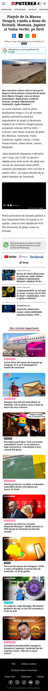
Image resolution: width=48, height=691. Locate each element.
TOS (13, 664)
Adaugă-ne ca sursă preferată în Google (23, 50)
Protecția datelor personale (24, 670)
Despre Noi (10, 676)
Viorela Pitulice (35, 41)
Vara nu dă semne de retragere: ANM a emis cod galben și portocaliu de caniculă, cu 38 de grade (24, 569)
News (24, 43)
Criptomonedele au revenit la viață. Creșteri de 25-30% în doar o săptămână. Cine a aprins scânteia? (31, 294)
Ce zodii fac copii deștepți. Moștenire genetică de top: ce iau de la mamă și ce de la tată (23, 608)
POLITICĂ (32, 9)
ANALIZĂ (8, 438)
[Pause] (4, 205)
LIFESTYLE (9, 603)
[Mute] (8, 205)
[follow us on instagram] (23, 257)
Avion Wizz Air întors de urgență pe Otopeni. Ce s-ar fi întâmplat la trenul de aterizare (23, 365)
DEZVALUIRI (6, 9)
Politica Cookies (28, 664)
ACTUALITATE (20, 9)
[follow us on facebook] (37, 257)
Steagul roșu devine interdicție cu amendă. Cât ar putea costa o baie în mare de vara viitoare (23, 405)
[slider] (14, 206)
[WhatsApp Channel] (37, 682)
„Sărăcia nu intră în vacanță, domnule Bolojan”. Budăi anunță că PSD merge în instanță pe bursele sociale (23, 528)
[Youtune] (31, 682)
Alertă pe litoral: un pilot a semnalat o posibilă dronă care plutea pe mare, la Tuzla (24, 487)
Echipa (40, 676)
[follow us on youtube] (10, 257)
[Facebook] (11, 682)
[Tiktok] (24, 682)
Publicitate (26, 676)
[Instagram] (17, 682)
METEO (7, 563)
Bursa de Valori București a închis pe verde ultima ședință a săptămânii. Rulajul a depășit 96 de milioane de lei (30, 277)
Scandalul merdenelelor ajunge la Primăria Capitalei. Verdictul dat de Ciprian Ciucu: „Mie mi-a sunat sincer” (23, 649)
